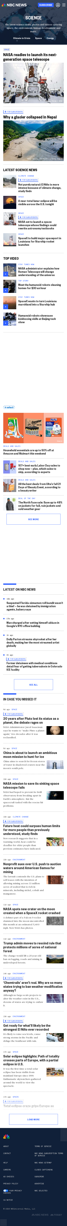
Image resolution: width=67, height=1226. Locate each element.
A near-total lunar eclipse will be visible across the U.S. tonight (37, 202)
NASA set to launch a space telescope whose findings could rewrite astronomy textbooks (37, 225)
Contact (7, 1153)
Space (38, 37)
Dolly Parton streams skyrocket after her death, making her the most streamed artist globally (33, 642)
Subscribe (39, 1176)
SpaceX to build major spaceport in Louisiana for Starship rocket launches (39, 241)
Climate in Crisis (21, 37)
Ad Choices (8, 1176)
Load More (33, 1119)
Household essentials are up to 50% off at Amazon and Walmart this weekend (28, 451)
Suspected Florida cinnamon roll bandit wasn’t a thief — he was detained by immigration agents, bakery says (35, 606)
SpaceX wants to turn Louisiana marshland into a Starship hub (37, 302)
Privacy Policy (10, 1183)
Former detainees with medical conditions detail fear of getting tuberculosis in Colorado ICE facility (34, 666)
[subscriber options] (58, 5)
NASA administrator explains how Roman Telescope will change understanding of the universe (38, 271)
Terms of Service (42, 1146)
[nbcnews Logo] (6, 1137)
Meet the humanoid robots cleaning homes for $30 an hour (39, 286)
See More (33, 519)
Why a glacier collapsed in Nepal (30, 116)
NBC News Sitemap (42, 1163)
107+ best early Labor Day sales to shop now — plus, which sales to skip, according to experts (39, 468)
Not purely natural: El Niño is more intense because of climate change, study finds (39, 187)
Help (5, 1163)
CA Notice (8, 1200)
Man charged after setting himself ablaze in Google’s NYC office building (33, 624)
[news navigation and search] (64, 5)
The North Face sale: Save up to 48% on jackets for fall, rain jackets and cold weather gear (40, 505)
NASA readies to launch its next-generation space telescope (30, 57)
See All (33, 684)
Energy (50, 37)
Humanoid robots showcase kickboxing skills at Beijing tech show (37, 318)
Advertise (39, 1183)
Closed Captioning (43, 1170)
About (6, 1146)
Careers (7, 1170)
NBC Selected (40, 1191)
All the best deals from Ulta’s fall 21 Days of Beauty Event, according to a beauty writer (39, 487)
